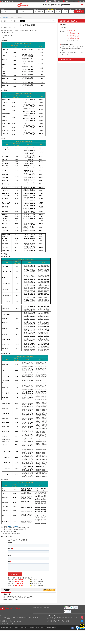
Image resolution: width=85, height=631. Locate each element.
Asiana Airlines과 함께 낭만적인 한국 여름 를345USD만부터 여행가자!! (19, 598)
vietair (39, 583)
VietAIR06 (40, 585)
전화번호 (10, 548)
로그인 (74, 1)
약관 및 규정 (36, 607)
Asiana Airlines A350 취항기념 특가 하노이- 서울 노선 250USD (17, 596)
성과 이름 (10, 542)
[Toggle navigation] (82, 5)
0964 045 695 (19, 585)
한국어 (58, 1)
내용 (9, 561)
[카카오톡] (81, 626)
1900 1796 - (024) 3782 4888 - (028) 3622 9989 (57, 5)
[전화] (82, 618)
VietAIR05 (40, 581)
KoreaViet (40, 579)
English (49, 1)
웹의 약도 (46, 607)
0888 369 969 (19, 579)
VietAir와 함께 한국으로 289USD (10, 599)
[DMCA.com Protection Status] (49, 590)
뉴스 (41, 607)
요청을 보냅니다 (15, 574)
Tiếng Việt (67, 1)
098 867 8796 (19, 581)
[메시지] (82, 621)
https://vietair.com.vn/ (14, 526)
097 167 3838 (19, 583)
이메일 (10, 555)
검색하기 (79, 11)
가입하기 (81, 1)
